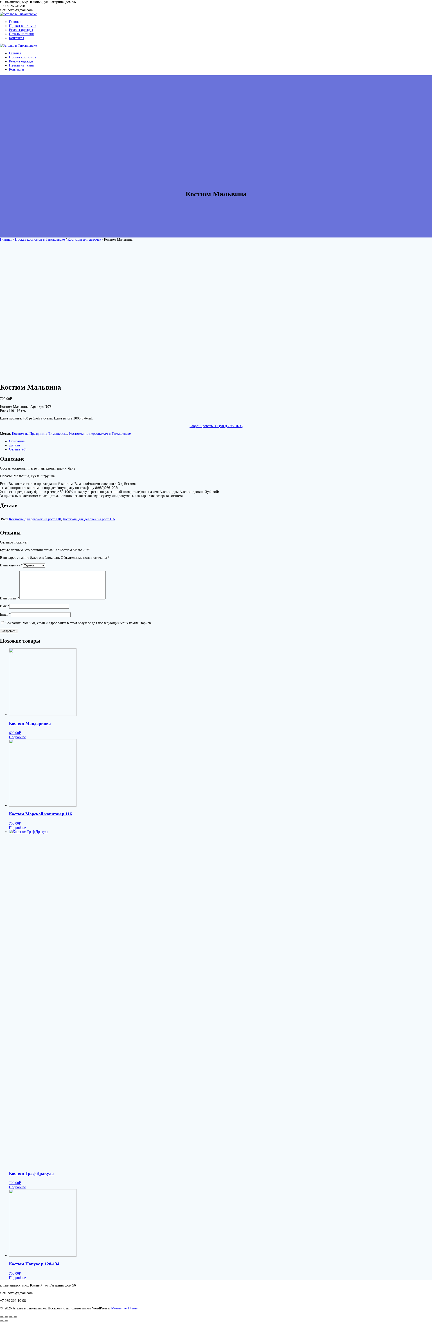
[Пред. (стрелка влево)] (2, 1321)
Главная (15, 22)
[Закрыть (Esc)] (2, 1317)
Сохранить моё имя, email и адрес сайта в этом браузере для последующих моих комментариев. (78, 623)
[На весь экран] (11, 1317)
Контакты (16, 38)
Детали (14, 445)
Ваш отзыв (9, 598)
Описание (17, 441)
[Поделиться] (6, 1317)
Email (5, 614)
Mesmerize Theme (124, 1308)
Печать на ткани (21, 34)
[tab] (220, 441)
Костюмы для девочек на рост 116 (89, 519)
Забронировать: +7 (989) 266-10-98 (216, 426)
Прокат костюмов (22, 26)
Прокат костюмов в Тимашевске (40, 239)
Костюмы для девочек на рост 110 (35, 519)
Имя (4, 606)
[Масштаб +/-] (15, 1317)
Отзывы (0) (17, 449)
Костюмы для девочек (84, 239)
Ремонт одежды (21, 30)
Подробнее (17, 737)
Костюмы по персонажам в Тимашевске (100, 433)
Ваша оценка (11, 565)
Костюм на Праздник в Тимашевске (39, 433)
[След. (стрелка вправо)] (6, 1321)
